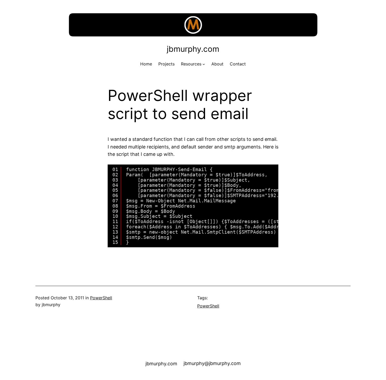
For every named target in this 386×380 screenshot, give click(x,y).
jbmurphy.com (193, 49)
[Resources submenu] (203, 64)
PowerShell (101, 297)
